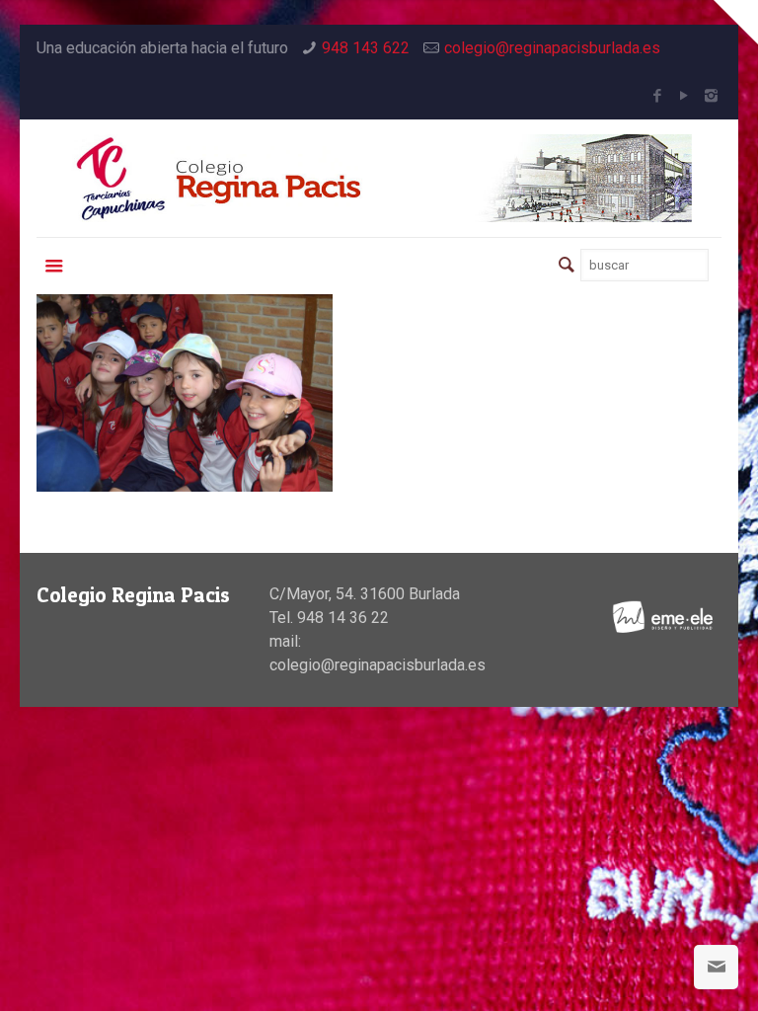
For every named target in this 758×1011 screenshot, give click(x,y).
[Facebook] (657, 96)
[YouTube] (684, 96)
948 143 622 (366, 48)
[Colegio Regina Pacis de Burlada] (379, 178)
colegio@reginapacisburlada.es (552, 48)
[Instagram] (711, 96)
